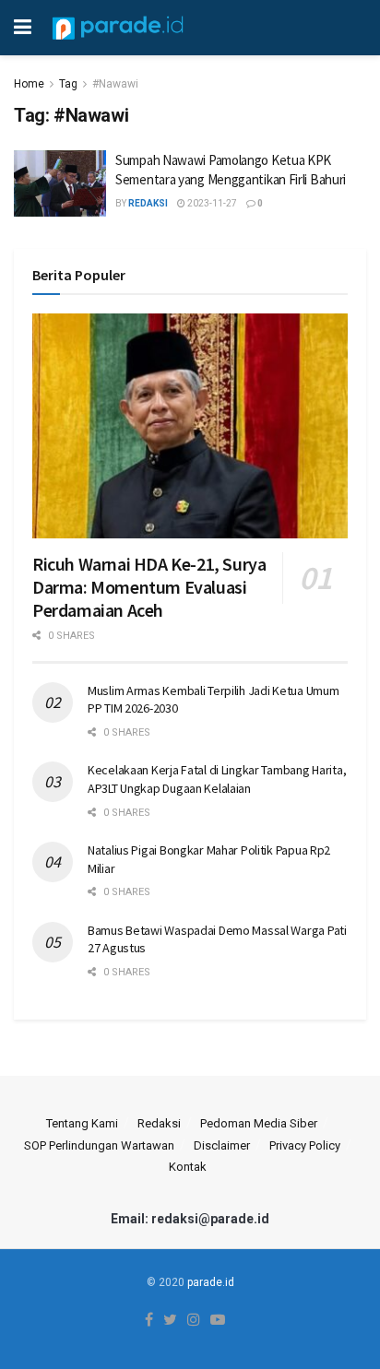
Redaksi (159, 1123)
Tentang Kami (82, 1123)
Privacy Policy (304, 1145)
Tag (68, 83)
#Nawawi (115, 83)
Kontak (188, 1167)
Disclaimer (222, 1145)
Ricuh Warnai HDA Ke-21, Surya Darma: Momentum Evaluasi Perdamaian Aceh (149, 586)
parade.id (210, 1282)
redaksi (148, 203)
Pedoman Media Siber (258, 1123)
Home (29, 83)
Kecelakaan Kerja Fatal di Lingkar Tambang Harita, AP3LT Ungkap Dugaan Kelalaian (217, 779)
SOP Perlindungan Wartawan (99, 1145)
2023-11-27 (211, 203)
